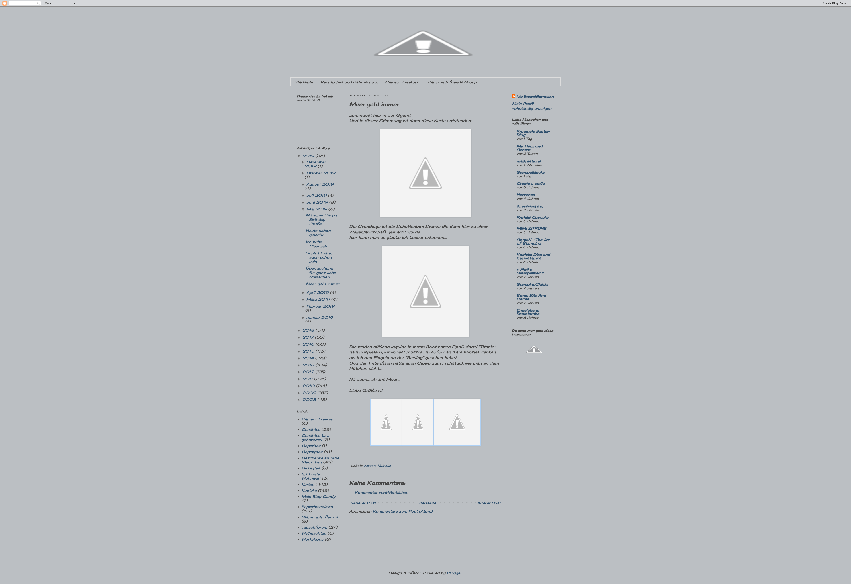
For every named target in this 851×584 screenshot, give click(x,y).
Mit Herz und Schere (529, 148)
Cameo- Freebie (316, 419)
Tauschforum (314, 527)
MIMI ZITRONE (531, 228)
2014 (308, 358)
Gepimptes (311, 451)
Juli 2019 (317, 195)
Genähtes (310, 429)
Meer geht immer (322, 284)
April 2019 (318, 292)
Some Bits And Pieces (531, 297)
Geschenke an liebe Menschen (320, 460)
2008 (309, 399)
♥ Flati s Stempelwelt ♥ (530, 271)
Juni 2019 (317, 202)
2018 (308, 330)
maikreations (529, 161)
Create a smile (531, 183)
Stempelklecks (531, 172)
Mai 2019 (317, 209)
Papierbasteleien (317, 506)
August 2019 (320, 184)
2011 (308, 379)
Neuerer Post (363, 503)
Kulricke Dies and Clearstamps (533, 256)
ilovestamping (530, 206)
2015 (308, 351)
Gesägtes (310, 468)
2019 (308, 156)
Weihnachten (313, 533)
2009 (309, 392)
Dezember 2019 (315, 164)
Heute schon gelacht (318, 232)
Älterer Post (489, 503)
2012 (308, 372)
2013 (308, 365)
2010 (309, 386)
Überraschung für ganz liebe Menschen (321, 272)
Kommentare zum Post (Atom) (403, 511)
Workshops (312, 539)
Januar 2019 (319, 317)
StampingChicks (532, 284)
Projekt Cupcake (532, 217)
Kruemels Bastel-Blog (533, 133)
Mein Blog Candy (318, 496)
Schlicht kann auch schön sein (319, 257)
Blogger (454, 573)
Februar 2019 (320, 306)
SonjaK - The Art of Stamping (533, 241)
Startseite (303, 82)
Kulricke (384, 466)
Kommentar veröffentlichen (381, 492)
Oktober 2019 (320, 173)
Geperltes (310, 445)
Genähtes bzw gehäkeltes (315, 437)
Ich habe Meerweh (316, 243)
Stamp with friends (319, 517)
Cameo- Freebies (401, 82)
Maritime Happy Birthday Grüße (321, 219)
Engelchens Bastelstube (528, 312)
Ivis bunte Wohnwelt (310, 476)
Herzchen (526, 194)
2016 (308, 344)
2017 (308, 337)
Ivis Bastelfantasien (535, 96)
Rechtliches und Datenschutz (349, 82)
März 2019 (318, 299)
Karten (370, 466)
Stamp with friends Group (451, 82)
